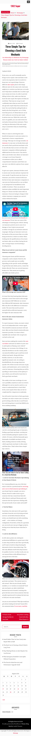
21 (18, 689)
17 (3, 689)
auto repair (11, 84)
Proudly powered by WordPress (11, 724)
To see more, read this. (20, 606)
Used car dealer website (21, 60)
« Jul (3, 699)
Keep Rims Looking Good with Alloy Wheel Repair (22, 617)
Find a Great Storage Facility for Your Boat (8, 617)
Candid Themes (17, 726)
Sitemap (15, 733)
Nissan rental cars (8, 60)
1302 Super (15, 6)
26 (10, 692)
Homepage (25, 57)
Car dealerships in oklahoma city (12, 57)
